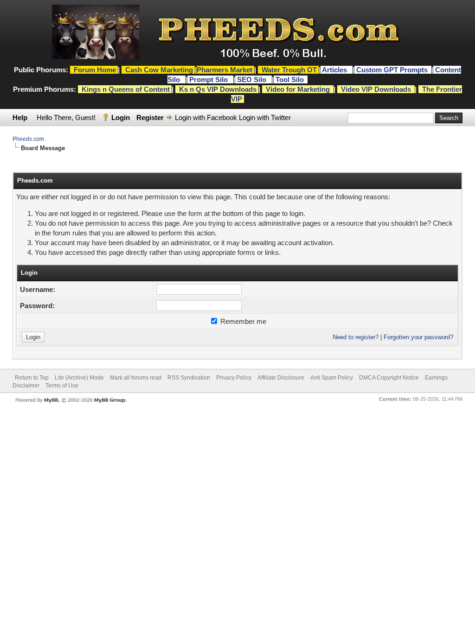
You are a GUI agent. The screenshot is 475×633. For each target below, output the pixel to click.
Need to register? (356, 337)
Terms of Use (61, 385)
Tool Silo (291, 79)
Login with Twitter (265, 117)
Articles (335, 70)
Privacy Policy (233, 377)
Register (150, 117)
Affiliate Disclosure (280, 377)
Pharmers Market (224, 70)
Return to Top (32, 377)
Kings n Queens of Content (126, 89)
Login (120, 117)
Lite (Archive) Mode (79, 377)
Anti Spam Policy (331, 377)
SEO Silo (252, 79)
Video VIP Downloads (376, 89)
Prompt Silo (209, 79)
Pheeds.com (28, 139)
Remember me (242, 321)
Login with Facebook (206, 117)
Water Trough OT (289, 70)
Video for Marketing (298, 89)
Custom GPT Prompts (392, 70)
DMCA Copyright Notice (389, 377)
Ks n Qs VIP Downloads (218, 89)
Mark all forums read (135, 377)
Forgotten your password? (418, 337)
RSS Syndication (188, 377)
